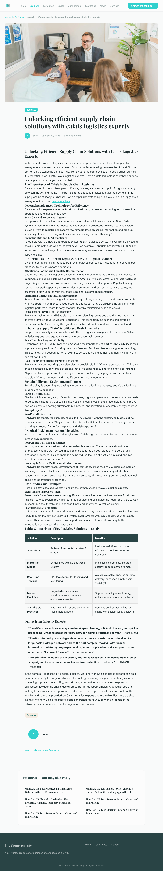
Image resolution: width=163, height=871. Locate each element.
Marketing (90, 5)
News (103, 5)
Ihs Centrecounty (18, 845)
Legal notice (101, 844)
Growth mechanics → (143, 5)
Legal (61, 5)
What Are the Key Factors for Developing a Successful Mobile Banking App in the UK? (109, 790)
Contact (115, 844)
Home (22, 5)
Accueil (9, 17)
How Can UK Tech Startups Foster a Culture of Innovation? (51, 815)
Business (34, 5)
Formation (48, 5)
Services (114, 5)
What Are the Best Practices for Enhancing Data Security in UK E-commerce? (48, 790)
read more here (61, 201)
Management (74, 5)
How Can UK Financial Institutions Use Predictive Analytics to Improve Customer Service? (48, 803)
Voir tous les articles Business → (43, 750)
